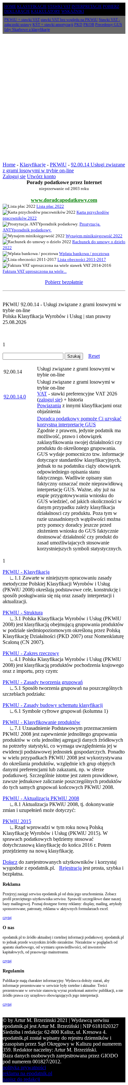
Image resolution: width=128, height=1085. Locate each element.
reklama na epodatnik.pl (27, 1073)
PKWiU (58, 164)
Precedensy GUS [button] (108, 24)
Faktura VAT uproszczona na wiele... (35, 271)
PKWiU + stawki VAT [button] (22, 19)
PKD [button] (78, 24)
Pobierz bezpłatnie (64, 282)
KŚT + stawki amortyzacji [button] (52, 24)
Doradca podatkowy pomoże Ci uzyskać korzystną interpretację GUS (79, 421)
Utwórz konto (41, 176)
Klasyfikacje (33, 164)
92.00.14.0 (15, 396)
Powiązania (49, 405)
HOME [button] (10, 6)
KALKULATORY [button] (45, 11)
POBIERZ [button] (111, 6)
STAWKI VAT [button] (59, 6)
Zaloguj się (14, 176)
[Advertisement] (64, 98)
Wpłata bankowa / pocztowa (84, 253)
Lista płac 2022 (50, 206)
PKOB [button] (88, 24)
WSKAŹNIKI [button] (72, 11)
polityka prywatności (24, 1067)
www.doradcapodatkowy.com (64, 200)
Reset (94, 356)
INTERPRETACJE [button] (87, 6)
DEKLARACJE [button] (17, 11)
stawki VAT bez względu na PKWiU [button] (69, 19)
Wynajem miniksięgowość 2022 (94, 235)
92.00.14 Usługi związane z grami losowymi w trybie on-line (64, 167)
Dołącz (10, 862)
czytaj (7, 917)
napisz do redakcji (21, 1079)
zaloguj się (50, 399)
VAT (42, 393)
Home (9, 164)
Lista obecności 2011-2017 (81, 259)
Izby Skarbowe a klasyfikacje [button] (27, 29)
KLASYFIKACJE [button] (32, 6)
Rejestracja (70, 868)
